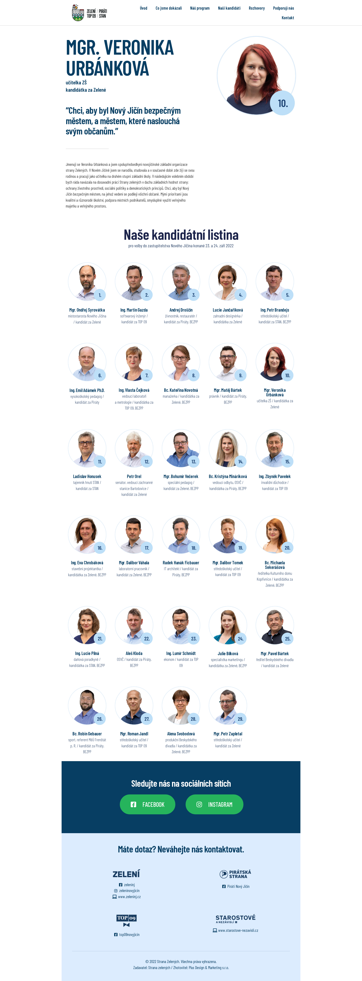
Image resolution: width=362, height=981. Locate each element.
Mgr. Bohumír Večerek (181, 476)
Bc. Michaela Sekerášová (275, 565)
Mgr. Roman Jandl (134, 733)
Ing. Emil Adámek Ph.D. (87, 390)
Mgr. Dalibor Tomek (228, 562)
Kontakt (288, 17)
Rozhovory (257, 7)
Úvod (143, 7)
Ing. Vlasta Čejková (134, 390)
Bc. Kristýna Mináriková (228, 476)
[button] (147, 804)
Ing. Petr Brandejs (275, 309)
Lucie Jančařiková (228, 309)
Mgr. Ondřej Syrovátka (87, 309)
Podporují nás (283, 7)
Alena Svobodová (181, 733)
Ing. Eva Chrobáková (87, 562)
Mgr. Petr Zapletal (228, 733)
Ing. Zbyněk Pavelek (275, 476)
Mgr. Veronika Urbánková (275, 392)
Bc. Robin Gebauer (87, 733)
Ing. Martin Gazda (134, 309)
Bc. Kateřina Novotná (181, 390)
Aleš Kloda (134, 653)
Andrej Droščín (181, 309)
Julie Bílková (228, 653)
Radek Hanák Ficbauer (181, 562)
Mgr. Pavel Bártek (275, 653)
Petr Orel (134, 476)
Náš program (200, 7)
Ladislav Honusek (87, 476)
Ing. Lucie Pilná (87, 653)
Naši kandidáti (229, 7)
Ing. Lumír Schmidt (181, 653)
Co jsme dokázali (169, 7)
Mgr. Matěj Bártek (228, 390)
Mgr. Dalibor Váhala (134, 562)
